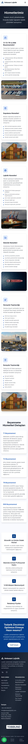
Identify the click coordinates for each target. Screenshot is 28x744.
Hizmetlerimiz (5, 685)
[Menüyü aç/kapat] (25, 2)
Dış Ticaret (4, 688)
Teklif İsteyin (14, 645)
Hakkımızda (4, 683)
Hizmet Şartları (12, 740)
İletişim (3, 690)
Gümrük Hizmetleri (20, 685)
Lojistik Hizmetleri (20, 691)
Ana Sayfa (4, 680)
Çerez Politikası (21, 740)
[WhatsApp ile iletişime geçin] (4, 740)
